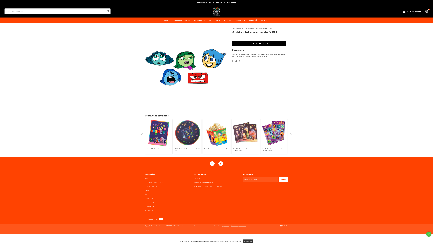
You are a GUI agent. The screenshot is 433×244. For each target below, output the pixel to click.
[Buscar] (108, 11)
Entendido (248, 241)
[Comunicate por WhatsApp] (428, 234)
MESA (210, 20)
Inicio (233, 28)
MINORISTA (265, 20)
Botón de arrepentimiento (238, 226)
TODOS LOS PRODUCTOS (181, 20)
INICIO (166, 20)
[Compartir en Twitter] (236, 61)
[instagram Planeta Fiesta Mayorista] (212, 163)
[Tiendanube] (281, 226)
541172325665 (198, 178)
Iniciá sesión (416, 11)
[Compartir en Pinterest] (239, 61)
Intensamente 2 (249, 28)
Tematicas (240, 28)
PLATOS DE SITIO (199, 20)
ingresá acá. (225, 226)
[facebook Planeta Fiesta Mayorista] (220, 163)
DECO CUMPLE (240, 20)
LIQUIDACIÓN (253, 20)
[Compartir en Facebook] (232, 61)
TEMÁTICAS (227, 20)
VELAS (217, 20)
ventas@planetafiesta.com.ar (203, 182)
